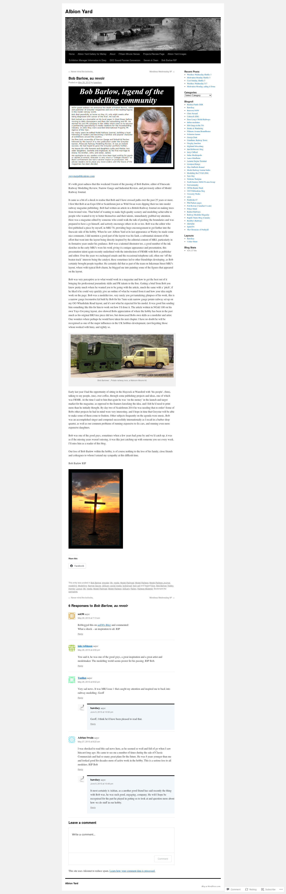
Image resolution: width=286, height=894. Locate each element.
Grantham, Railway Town (197, 140)
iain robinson (85, 646)
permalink (73, 591)
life (111, 582)
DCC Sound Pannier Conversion (125, 60)
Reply (80, 633)
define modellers (193, 122)
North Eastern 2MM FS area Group (201, 182)
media (116, 582)
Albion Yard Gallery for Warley (92, 53)
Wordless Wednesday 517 (197, 83)
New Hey (191, 176)
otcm (189, 196)
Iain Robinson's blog (195, 149)
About (112, 53)
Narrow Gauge (94, 585)
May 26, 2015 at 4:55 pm (89, 649)
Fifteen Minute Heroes (129, 53)
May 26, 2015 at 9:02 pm (89, 681)
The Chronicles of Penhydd (198, 229)
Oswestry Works (193, 193)
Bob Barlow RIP (169, 60)
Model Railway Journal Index (198, 170)
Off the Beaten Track (195, 188)
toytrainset (127, 585)
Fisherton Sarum (193, 134)
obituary (105, 585)
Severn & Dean (151, 60)
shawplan (190, 223)
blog (153, 585)
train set (136, 585)
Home (71, 53)
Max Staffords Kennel (195, 167)
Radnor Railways (194, 211)
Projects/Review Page (153, 53)
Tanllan (82, 678)
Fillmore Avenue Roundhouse (199, 131)
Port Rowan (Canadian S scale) (199, 205)
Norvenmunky (192, 185)
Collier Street (192, 241)
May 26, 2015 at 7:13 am (89, 617)
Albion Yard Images (177, 53)
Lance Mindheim (193, 158)
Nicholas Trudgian (194, 179)
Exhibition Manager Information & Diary (87, 60)
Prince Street (192, 208)
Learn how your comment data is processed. (132, 870)
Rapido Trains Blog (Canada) (198, 217)
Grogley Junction (194, 143)
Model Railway (141, 582)
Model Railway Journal (159, 582)
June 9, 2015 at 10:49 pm (101, 783)
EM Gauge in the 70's (195, 125)
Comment (163, 858)
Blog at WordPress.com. (211, 886)
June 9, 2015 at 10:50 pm (101, 711)
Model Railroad (127, 582)
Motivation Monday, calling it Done (201, 86)
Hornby (72, 588)
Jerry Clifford (192, 152)
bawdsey (98, 82)
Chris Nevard (192, 113)
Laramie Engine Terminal (197, 161)
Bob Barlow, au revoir (87, 78)
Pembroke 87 (192, 199)
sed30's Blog (104, 625)
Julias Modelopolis (194, 155)
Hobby (170, 585)
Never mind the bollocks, (81, 71)
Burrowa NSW (193, 110)
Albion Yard (79, 11)
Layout (79, 588)
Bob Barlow (96, 582)
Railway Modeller (145, 588)
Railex (133, 588)
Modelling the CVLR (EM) (198, 173)
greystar (105, 582)
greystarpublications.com (82, 176)
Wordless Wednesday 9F (161, 71)
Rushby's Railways (194, 220)
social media (116, 585)
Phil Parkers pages (194, 202)
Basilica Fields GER (195, 104)
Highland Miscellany (195, 146)
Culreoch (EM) (193, 116)
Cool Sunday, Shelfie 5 (196, 80)
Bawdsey (190, 107)
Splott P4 (190, 226)
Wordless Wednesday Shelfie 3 (199, 74)
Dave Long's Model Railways (198, 119)
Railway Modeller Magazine (198, 214)
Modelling (82, 585)
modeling (73, 585)
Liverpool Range (193, 164)
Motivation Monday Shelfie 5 (198, 77)
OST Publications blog (196, 190)
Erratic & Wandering (195, 128)
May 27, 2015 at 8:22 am (89, 741)
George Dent (192, 137)
